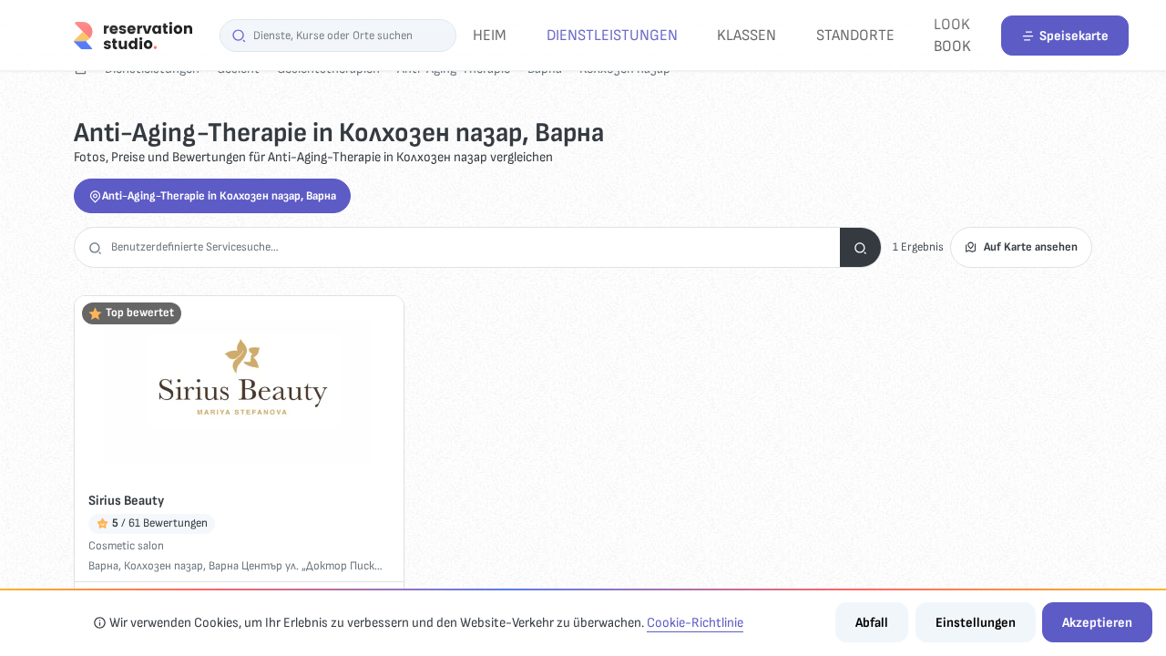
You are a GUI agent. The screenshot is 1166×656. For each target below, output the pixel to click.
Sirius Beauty (126, 500)
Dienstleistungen (612, 35)
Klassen (746, 35)
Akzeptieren (1097, 622)
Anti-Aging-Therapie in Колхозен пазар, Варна (219, 196)
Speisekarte (1074, 36)
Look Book (952, 35)
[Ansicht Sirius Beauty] (239, 388)
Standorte (855, 35)
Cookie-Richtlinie (695, 622)
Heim (489, 35)
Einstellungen (976, 622)
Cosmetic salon (126, 545)
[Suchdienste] (860, 247)
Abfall (871, 622)
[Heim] (133, 35)
